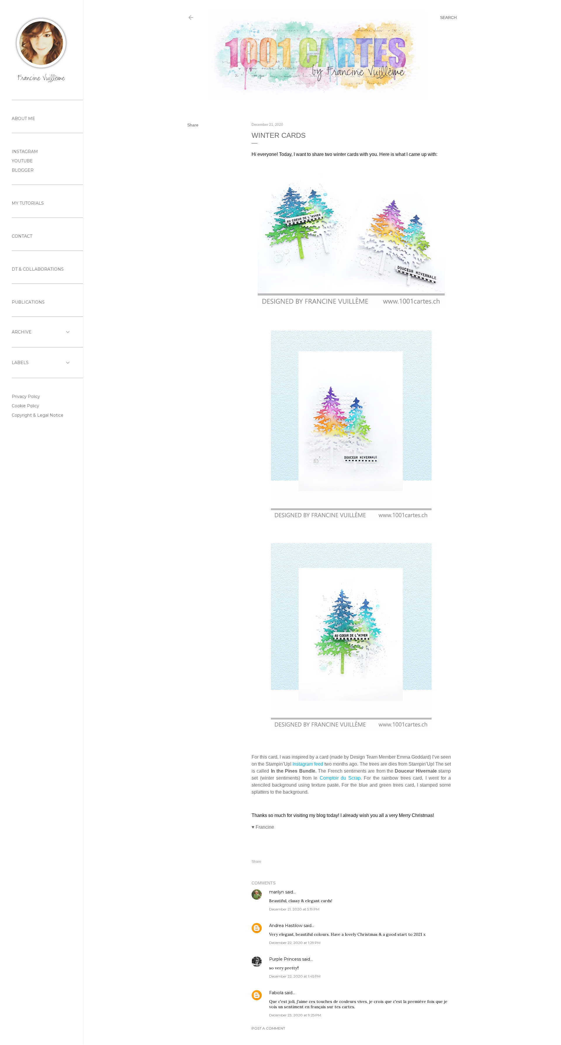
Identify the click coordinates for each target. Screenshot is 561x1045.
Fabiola (276, 992)
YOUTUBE (22, 161)
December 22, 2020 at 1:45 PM (295, 976)
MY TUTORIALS (28, 203)
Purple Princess (285, 959)
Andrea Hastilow (285, 925)
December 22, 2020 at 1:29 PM (295, 942)
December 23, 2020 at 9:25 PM (295, 1015)
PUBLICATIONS (28, 302)
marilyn (276, 892)
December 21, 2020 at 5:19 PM (294, 909)
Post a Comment (268, 1028)
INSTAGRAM (25, 151)
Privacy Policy (26, 396)
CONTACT (22, 236)
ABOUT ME (23, 118)
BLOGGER (23, 170)
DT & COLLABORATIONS (38, 269)
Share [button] (192, 125)
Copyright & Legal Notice (37, 415)
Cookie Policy (25, 405)
